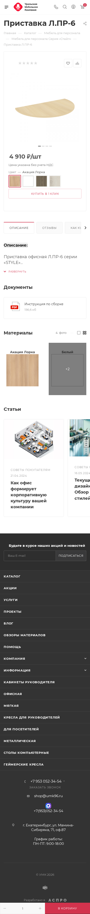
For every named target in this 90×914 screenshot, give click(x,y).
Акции (10, 588)
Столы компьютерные (26, 752)
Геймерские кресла (24, 764)
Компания (14, 658)
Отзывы (49, 228)
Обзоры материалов (25, 635)
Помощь (12, 647)
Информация (17, 670)
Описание (18, 228)
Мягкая (11, 705)
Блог (8, 623)
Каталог (12, 576)
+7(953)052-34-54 (48, 811)
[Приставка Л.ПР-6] (45, 107)
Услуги (11, 600)
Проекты (12, 611)
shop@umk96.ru (48, 796)
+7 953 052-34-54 (46, 781)
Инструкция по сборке (43, 304)
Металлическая (20, 741)
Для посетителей (21, 729)
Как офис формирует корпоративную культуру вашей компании (29, 495)
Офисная (13, 694)
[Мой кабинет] (73, 7)
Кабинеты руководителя (29, 682)
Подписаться (71, 555)
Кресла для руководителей (32, 717)
